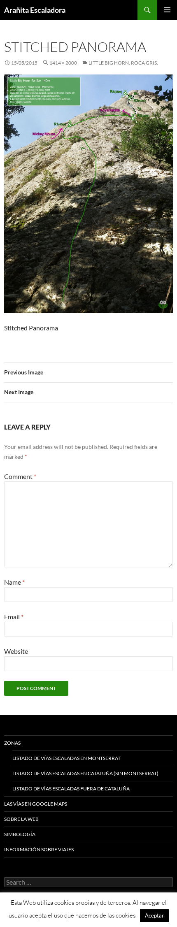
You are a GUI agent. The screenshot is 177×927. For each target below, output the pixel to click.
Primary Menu (167, 10)
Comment (20, 476)
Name (14, 582)
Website (16, 651)
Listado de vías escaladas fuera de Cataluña (71, 788)
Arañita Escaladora (34, 9)
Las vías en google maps (35, 804)
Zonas (12, 743)
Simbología (19, 834)
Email (13, 616)
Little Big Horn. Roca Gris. (123, 63)
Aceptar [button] (154, 915)
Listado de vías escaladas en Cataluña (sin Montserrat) (85, 773)
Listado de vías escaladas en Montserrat (66, 758)
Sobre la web (21, 819)
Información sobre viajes (39, 849)
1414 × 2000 (63, 63)
